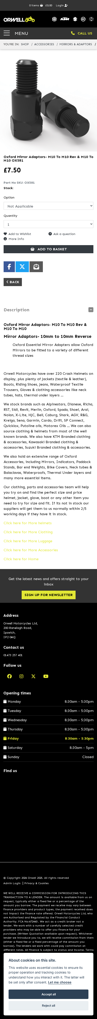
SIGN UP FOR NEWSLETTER (49, 595)
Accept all (49, 994)
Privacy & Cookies (36, 883)
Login (60, 5)
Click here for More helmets (28, 523)
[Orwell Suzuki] (75, 19)
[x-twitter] (33, 676)
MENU (20, 33)
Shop (25, 44)
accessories (44, 44)
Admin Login (12, 883)
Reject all (48, 1005)
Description (16, 309)
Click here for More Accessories (31, 550)
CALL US (84, 33)
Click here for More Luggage (28, 541)
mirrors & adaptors (76, 44)
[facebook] (9, 676)
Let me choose (60, 982)
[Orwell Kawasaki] (54, 19)
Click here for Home (21, 559)
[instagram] (21, 676)
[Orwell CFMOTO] (83, 19)
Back (14, 282)
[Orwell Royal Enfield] (91, 19)
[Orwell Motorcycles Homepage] (19, 19)
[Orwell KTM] (64, 19)
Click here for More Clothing (28, 532)
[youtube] (45, 676)
